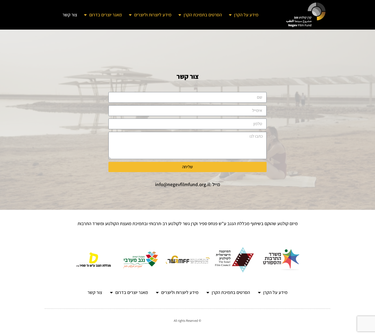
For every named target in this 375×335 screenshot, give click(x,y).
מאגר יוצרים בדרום (105, 15)
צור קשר (69, 15)
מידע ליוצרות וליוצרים (152, 15)
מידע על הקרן (246, 15)
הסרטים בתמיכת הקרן (203, 15)
